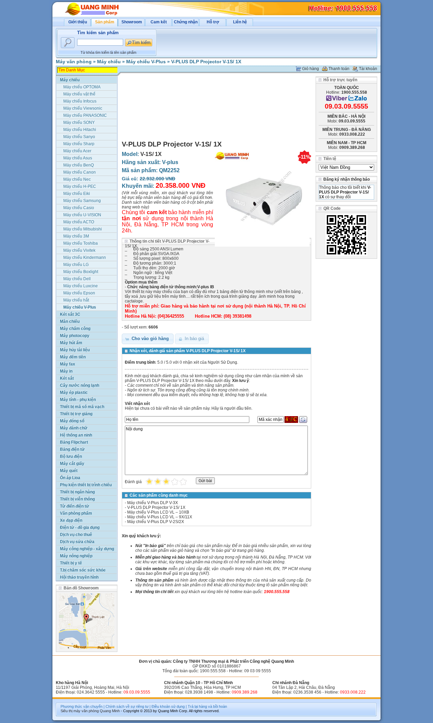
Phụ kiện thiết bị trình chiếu (86, 484)
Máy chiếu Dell (77, 278)
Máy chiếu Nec (77, 179)
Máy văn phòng (74, 61)
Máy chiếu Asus (77, 158)
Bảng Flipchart (74, 442)
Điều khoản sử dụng (168, 706)
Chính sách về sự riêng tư (127, 706)
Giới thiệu (77, 22)
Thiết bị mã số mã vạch (82, 406)
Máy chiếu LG (76, 264)
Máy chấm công (75, 328)
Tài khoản (368, 68)
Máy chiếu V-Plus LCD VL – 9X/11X (159, 517)
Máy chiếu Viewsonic (82, 108)
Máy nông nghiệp (76, 555)
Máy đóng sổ (72, 421)
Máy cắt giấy (72, 463)
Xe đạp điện (71, 520)
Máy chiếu (109, 61)
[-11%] (262, 247)
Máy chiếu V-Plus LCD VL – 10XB (158, 512)
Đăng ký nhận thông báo (346, 179)
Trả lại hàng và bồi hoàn (207, 706)
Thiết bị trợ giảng (76, 413)
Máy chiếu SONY (79, 122)
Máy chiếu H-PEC (79, 186)
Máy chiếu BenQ (78, 165)
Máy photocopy (74, 335)
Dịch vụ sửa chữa (77, 541)
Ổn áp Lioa (70, 477)
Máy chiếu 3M (76, 236)
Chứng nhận (186, 22)
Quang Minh (110, 711)
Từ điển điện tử (74, 506)
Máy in (66, 371)
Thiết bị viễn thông (77, 499)
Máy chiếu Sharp (78, 143)
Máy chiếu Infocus (79, 101)
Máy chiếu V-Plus (146, 61)
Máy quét (68, 470)
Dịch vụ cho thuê (76, 534)
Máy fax (67, 364)
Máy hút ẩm (71, 342)
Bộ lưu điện (71, 456)
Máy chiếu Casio (78, 207)
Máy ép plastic (74, 392)
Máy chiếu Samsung (82, 200)
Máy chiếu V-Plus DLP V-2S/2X (155, 521)
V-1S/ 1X (151, 154)
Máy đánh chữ (73, 428)
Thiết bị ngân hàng (77, 492)
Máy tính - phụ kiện (78, 399)
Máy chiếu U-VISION (82, 214)
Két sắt (67, 378)
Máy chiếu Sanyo (79, 136)
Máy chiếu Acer (77, 151)
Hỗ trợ (213, 22)
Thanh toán (338, 68)
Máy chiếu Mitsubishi (82, 229)
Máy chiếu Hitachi (79, 129)
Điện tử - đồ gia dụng (79, 527)
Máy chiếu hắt (76, 300)
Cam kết (159, 22)
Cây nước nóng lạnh (79, 385)
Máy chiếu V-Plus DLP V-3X (152, 502)
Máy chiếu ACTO (78, 222)
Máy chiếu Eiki (76, 193)
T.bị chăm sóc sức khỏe (83, 570)
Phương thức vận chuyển (81, 706)
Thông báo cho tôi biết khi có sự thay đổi (345, 192)
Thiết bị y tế (71, 563)
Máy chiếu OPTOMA (81, 87)
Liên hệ (240, 22)
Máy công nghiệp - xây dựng (87, 548)
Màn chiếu (69, 321)
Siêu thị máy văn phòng (80, 711)
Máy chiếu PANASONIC (85, 115)
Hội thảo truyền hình (79, 577)
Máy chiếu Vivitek (79, 250)
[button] (148, 339)
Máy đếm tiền (73, 357)
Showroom (131, 22)
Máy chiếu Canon (79, 172)
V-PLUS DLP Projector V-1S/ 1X (206, 61)
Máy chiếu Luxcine (80, 286)
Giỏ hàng (310, 68)
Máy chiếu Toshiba (80, 243)
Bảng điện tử (72, 449)
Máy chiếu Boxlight (80, 271)
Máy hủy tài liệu (75, 349)
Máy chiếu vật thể (79, 94)
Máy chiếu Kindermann (84, 257)
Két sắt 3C (70, 314)
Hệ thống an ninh (76, 435)
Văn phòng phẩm (76, 513)
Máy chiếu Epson (79, 293)
